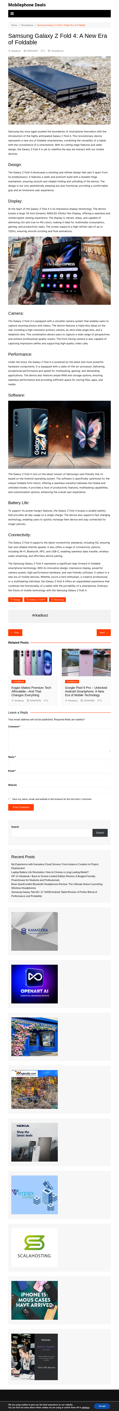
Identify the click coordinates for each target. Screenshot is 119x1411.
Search (15, 826)
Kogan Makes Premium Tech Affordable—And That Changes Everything (31, 691)
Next (102, 632)
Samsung (59, 599)
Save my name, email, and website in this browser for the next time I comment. (52, 799)
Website (12, 785)
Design (16, 599)
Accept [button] (102, 1406)
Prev (16, 632)
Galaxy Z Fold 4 (37, 599)
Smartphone (57, 51)
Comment (14, 726)
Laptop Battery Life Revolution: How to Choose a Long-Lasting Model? (50, 872)
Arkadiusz (16, 51)
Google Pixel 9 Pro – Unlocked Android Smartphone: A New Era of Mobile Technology (86, 691)
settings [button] (85, 1407)
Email (12, 771)
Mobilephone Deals (27, 4)
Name (12, 757)
